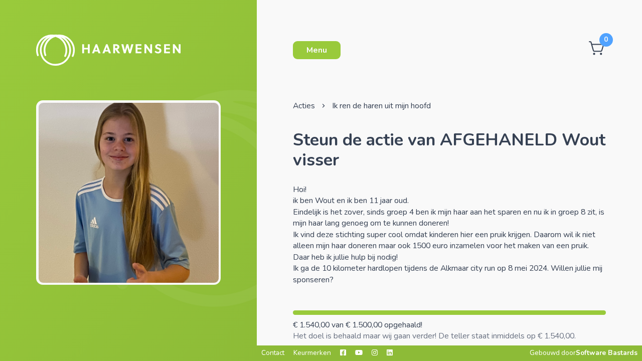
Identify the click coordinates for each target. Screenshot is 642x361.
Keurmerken (312, 352)
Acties (304, 105)
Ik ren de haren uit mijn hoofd (381, 105)
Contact (272, 352)
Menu (316, 50)
